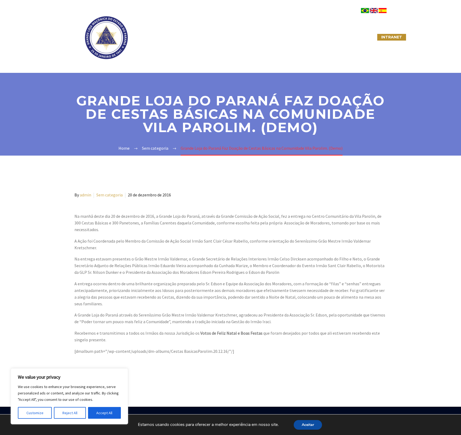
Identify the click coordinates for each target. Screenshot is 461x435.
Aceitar (308, 424)
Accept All (104, 412)
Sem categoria (109, 194)
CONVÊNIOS (359, 37)
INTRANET (391, 37)
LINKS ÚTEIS (325, 37)
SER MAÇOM (183, 37)
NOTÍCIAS (262, 37)
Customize (34, 412)
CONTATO (292, 37)
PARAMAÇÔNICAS (224, 37)
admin (85, 194)
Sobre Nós (149, 37)
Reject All (69, 412)
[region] (69, 396)
